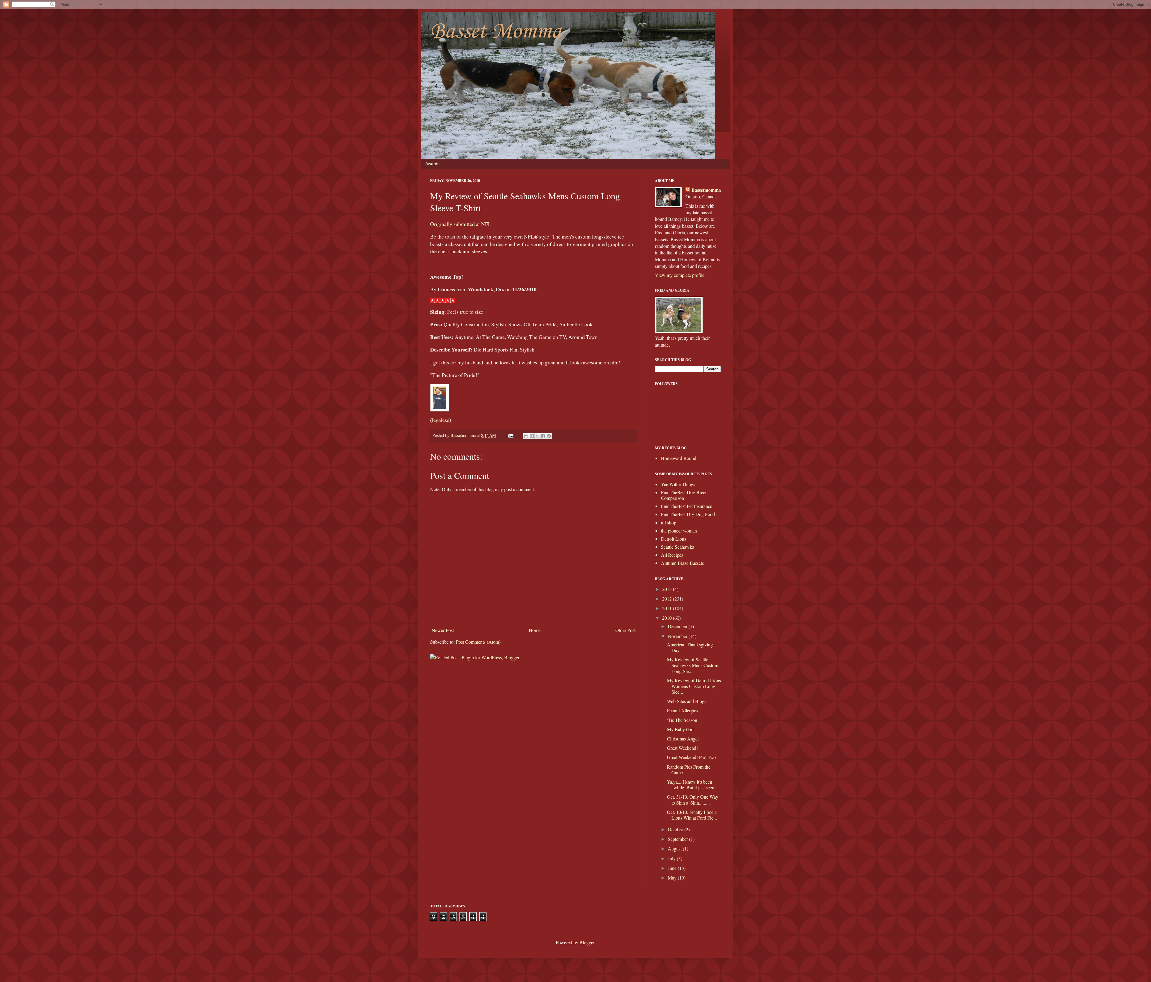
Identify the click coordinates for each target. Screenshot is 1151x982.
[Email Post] (510, 435)
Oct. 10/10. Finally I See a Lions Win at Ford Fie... (692, 815)
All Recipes (672, 555)
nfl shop (668, 522)
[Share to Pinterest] (549, 436)
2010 (667, 618)
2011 (667, 608)
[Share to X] (537, 436)
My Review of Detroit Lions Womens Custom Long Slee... (694, 686)
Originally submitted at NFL (460, 223)
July (672, 858)
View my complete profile (679, 275)
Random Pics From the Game (688, 770)
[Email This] (526, 436)
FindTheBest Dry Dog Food (688, 514)
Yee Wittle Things (678, 484)
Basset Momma (495, 32)
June (673, 868)
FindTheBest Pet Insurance (686, 506)
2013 (667, 589)
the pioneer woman (679, 530)
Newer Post (443, 630)
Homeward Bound (678, 458)
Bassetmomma (464, 435)
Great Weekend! (682, 748)
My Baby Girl (680, 729)
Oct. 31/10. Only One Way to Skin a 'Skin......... (692, 799)
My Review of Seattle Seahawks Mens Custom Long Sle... (692, 665)
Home (534, 630)
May (673, 877)
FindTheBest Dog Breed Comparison (684, 495)
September (678, 839)
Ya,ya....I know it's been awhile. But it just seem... (693, 785)
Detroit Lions (673, 539)
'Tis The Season (682, 720)
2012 (667, 598)
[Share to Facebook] (543, 436)
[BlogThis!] (532, 436)
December (678, 626)
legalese (440, 419)
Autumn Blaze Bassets (682, 563)
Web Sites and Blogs (686, 701)
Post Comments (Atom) (478, 642)
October (676, 829)
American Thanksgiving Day (690, 647)
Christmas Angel (683, 738)
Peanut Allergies (682, 710)
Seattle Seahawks (677, 547)
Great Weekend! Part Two (691, 757)
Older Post (625, 630)
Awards (432, 163)
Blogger (586, 942)
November (678, 636)
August (675, 848)
